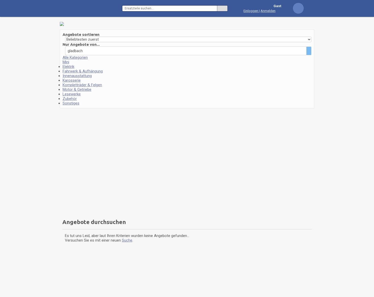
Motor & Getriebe (77, 89)
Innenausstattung (77, 75)
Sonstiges (71, 103)
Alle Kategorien (75, 57)
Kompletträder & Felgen (82, 85)
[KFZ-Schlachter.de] (91, 8)
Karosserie (72, 80)
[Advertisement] (92, 162)
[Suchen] (222, 8)
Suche (127, 240)
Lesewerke (72, 94)
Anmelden (268, 11)
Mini (66, 62)
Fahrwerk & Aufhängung (83, 71)
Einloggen (251, 11)
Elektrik (68, 66)
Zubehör (70, 98)
